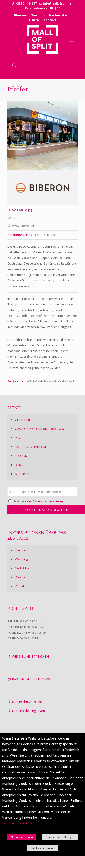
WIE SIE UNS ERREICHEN (30, 656)
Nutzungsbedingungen (28, 711)
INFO (18, 438)
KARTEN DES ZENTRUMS (31, 447)
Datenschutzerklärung (19, 823)
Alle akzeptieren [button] (21, 837)
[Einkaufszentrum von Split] (42, 39)
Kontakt (50, 20)
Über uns (21, 15)
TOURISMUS (23, 456)
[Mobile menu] (71, 39)
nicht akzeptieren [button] (43, 848)
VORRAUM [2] (22, 210)
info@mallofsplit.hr (57, 3)
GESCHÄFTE (23, 420)
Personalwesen (36, 8)
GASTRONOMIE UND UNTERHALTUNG (40, 429)
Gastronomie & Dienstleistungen (50, 381)
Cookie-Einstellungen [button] (60, 837)
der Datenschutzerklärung (45, 501)
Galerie (34, 20)
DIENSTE (20, 465)
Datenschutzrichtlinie (27, 702)
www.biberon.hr (23, 226)
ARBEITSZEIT (23, 474)
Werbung (38, 15)
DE (52, 8)
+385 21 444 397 (26, 3)
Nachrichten (58, 15)
